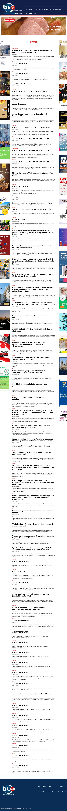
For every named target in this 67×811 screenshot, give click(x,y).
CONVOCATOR (18, 571)
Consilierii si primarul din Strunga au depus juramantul (29, 385)
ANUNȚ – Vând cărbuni (21, 84)
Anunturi (14, 61)
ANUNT (15, 198)
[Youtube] (38, 800)
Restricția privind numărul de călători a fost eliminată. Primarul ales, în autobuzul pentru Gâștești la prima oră (33, 482)
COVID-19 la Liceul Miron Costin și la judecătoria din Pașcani (32, 330)
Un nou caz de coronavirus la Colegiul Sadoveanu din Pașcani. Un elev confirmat (33, 537)
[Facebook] (36, 800)
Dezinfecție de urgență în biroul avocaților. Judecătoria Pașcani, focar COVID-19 (28, 372)
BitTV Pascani (14, 808)
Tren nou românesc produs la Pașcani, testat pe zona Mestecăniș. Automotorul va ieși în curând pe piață (32, 440)
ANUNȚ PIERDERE (20, 64)
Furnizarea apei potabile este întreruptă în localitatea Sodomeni (33, 512)
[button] (63, 4)
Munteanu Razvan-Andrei (26, 808)
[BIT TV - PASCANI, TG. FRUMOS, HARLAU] (4, 8)
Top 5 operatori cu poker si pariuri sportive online (31, 209)
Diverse (13, 207)
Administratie (15, 48)
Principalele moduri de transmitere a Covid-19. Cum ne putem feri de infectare (32, 247)
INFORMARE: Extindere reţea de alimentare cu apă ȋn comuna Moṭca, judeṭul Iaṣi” (32, 51)
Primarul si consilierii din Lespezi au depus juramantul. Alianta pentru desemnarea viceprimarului (29, 344)
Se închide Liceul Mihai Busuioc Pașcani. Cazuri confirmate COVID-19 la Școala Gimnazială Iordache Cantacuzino (33, 467)
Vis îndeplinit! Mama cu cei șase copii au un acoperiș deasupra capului (33, 525)
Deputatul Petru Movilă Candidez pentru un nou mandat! (31, 398)
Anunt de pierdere (19, 219)
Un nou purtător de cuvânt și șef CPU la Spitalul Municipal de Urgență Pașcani (31, 426)
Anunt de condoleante (20, 621)
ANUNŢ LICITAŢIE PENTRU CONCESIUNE (31, 127)
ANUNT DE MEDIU (20, 186)
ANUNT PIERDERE (20, 74)
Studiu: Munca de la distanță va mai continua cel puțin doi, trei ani (31, 453)
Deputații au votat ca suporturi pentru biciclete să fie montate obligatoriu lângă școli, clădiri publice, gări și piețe (33, 261)
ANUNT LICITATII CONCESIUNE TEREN (30, 91)
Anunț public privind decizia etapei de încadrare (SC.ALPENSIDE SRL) (31, 595)
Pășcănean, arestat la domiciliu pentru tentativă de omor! (32, 317)
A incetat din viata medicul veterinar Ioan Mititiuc (31, 694)
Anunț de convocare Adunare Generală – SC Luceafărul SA (29, 115)
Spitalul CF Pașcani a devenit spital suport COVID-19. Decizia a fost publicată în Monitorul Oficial (32, 549)
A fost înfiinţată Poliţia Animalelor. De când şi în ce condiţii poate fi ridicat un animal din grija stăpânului (33, 303)
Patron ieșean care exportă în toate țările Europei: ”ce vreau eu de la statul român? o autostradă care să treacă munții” (33, 497)
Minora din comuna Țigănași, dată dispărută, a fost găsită (32, 174)
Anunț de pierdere (19, 104)
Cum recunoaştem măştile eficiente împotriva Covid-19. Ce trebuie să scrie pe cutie (32, 275)
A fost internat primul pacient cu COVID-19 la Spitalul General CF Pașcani (30, 358)
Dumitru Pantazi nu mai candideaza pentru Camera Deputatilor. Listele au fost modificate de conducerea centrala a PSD (32, 412)
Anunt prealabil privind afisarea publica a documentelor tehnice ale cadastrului (28, 608)
